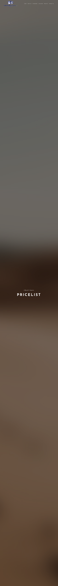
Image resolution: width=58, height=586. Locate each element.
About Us (29, 3)
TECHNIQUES (34, 3)
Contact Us (51, 3)
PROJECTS (46, 3)
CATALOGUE (40, 3)
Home (25, 3)
